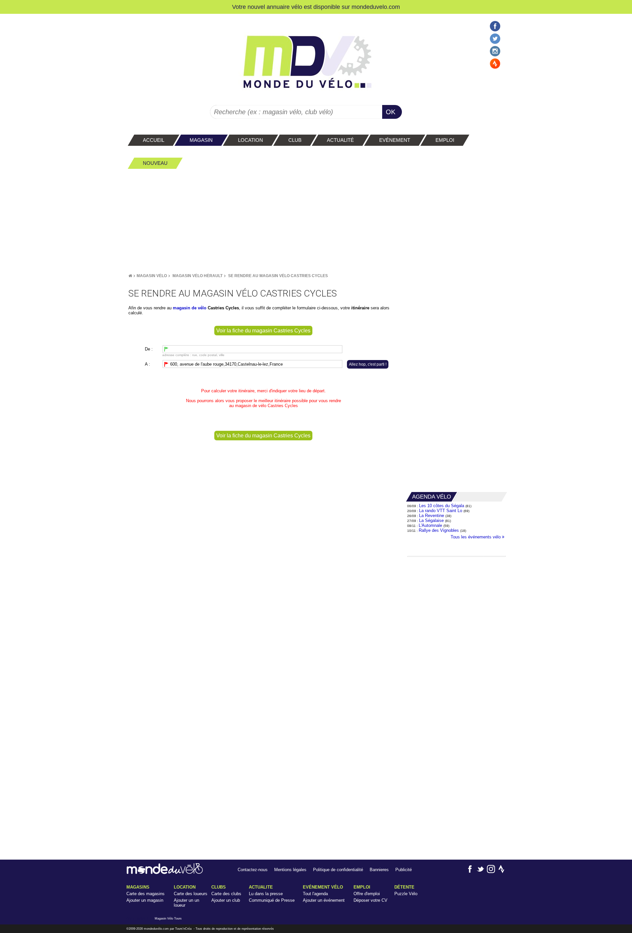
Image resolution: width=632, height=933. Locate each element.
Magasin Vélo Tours (168, 918)
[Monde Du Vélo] (130, 275)
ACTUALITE (261, 887)
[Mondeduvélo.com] (164, 872)
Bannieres (379, 869)
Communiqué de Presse (272, 900)
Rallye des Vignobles (439, 530)
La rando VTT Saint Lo (440, 510)
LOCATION (185, 887)
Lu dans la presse (266, 893)
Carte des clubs (226, 893)
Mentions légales (290, 869)
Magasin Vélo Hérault (197, 275)
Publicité (403, 869)
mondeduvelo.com (376, 6)
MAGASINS (137, 887)
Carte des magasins (145, 893)
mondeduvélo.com (156, 928)
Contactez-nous (253, 869)
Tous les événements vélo (476, 536)
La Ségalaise (431, 520)
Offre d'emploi (367, 893)
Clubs (218, 887)
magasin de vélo (250, 405)
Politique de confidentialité (338, 869)
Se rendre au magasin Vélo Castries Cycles (278, 275)
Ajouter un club (225, 900)
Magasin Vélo (152, 275)
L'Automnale (430, 525)
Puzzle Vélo (405, 893)
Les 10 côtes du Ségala (441, 505)
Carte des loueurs (190, 893)
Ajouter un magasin (144, 900)
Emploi (362, 887)
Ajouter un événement (324, 900)
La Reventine (432, 515)
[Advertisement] (316, 221)
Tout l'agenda (315, 893)
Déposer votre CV (370, 900)
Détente (404, 887)
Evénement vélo (323, 887)
